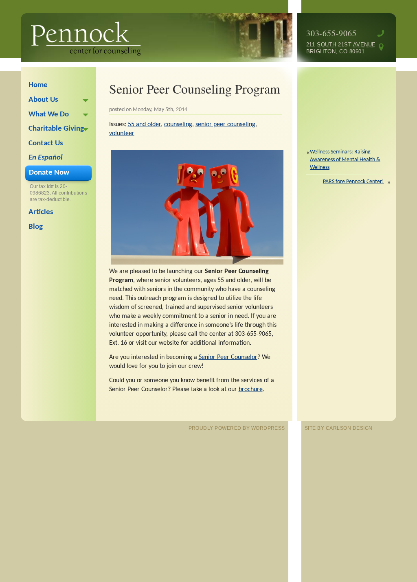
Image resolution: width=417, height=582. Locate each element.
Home (38, 85)
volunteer (121, 133)
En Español (46, 158)
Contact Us (46, 143)
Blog (36, 227)
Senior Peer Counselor (228, 357)
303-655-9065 (331, 33)
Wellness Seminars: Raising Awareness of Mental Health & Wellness (345, 160)
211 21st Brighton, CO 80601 (335, 48)
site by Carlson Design (339, 428)
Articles (41, 212)
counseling (178, 124)
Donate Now (49, 173)
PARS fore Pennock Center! (353, 182)
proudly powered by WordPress (237, 428)
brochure (251, 389)
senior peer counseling (225, 124)
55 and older (144, 124)
